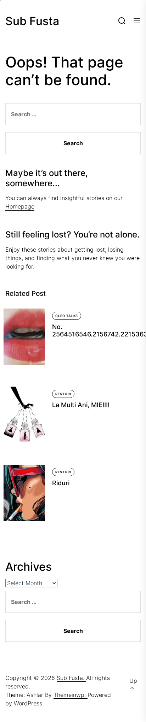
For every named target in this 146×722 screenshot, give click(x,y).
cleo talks (66, 316)
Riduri (60, 483)
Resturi (63, 394)
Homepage (19, 206)
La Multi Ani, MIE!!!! (81, 405)
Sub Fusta (32, 21)
